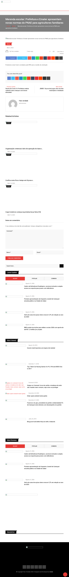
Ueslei (51, 572)
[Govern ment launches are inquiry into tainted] (15, 353)
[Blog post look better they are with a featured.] (15, 426)
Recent (15, 278)
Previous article (11, 86)
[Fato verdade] (22, 51)
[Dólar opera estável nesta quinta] (15, 394)
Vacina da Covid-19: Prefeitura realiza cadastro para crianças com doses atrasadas (17, 90)
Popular (34, 278)
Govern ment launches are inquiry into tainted (41, 348)
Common (53, 278)
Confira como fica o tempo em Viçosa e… (19, 180)
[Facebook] (9, 78)
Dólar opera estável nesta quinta (37, 396)
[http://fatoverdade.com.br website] (20, 51)
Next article (59, 86)
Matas (13, 26)
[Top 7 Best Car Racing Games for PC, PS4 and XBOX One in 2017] (15, 371)
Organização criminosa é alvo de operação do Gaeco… (24, 149)
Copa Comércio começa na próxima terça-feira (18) (23, 212)
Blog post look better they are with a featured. (41, 421)
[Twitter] (13, 78)
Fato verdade (23, 101)
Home (8, 26)
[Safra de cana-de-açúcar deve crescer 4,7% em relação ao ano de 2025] (14, 316)
